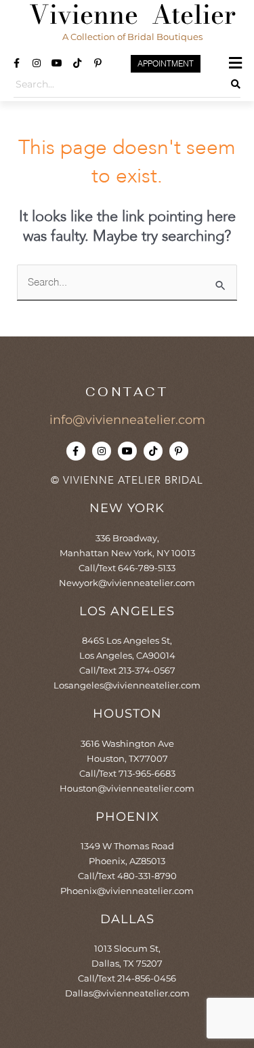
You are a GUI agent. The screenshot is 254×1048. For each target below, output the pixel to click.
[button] (235, 63)
